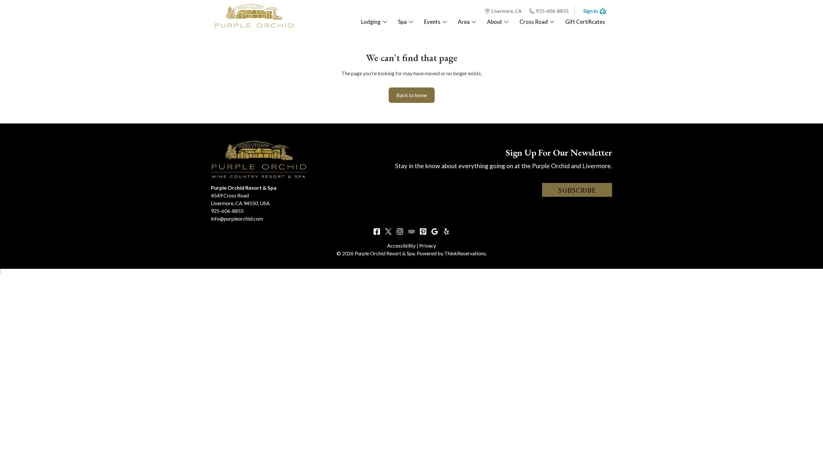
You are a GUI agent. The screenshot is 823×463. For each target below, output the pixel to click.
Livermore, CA (506, 11)
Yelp (446, 231)
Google (434, 231)
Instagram (400, 231)
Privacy (427, 245)
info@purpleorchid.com (237, 218)
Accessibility (401, 245)
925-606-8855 (552, 11)
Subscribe (577, 190)
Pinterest (423, 231)
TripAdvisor (411, 231)
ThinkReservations (465, 253)
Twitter (388, 231)
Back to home (411, 95)
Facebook (377, 231)
